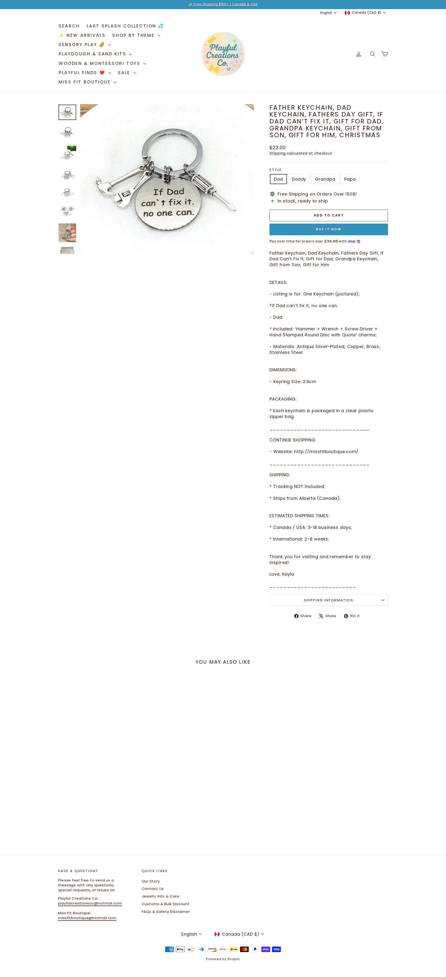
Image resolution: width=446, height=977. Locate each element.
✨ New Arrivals (82, 35)
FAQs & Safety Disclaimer (166, 911)
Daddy (299, 179)
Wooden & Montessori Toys (100, 63)
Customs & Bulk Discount (166, 903)
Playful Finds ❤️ (83, 73)
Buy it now (328, 229)
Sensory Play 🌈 (83, 44)
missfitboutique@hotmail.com (87, 917)
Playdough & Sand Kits (93, 54)
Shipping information (328, 600)
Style (275, 170)
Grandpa (325, 179)
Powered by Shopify (223, 959)
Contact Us (153, 888)
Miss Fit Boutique (86, 82)
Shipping (277, 153)
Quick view (97, 789)
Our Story (151, 881)
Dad (278, 179)
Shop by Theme (134, 35)
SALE (125, 73)
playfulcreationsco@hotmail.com (90, 903)
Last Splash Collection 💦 (125, 26)
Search (69, 26)
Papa (350, 179)
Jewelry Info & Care (160, 896)
